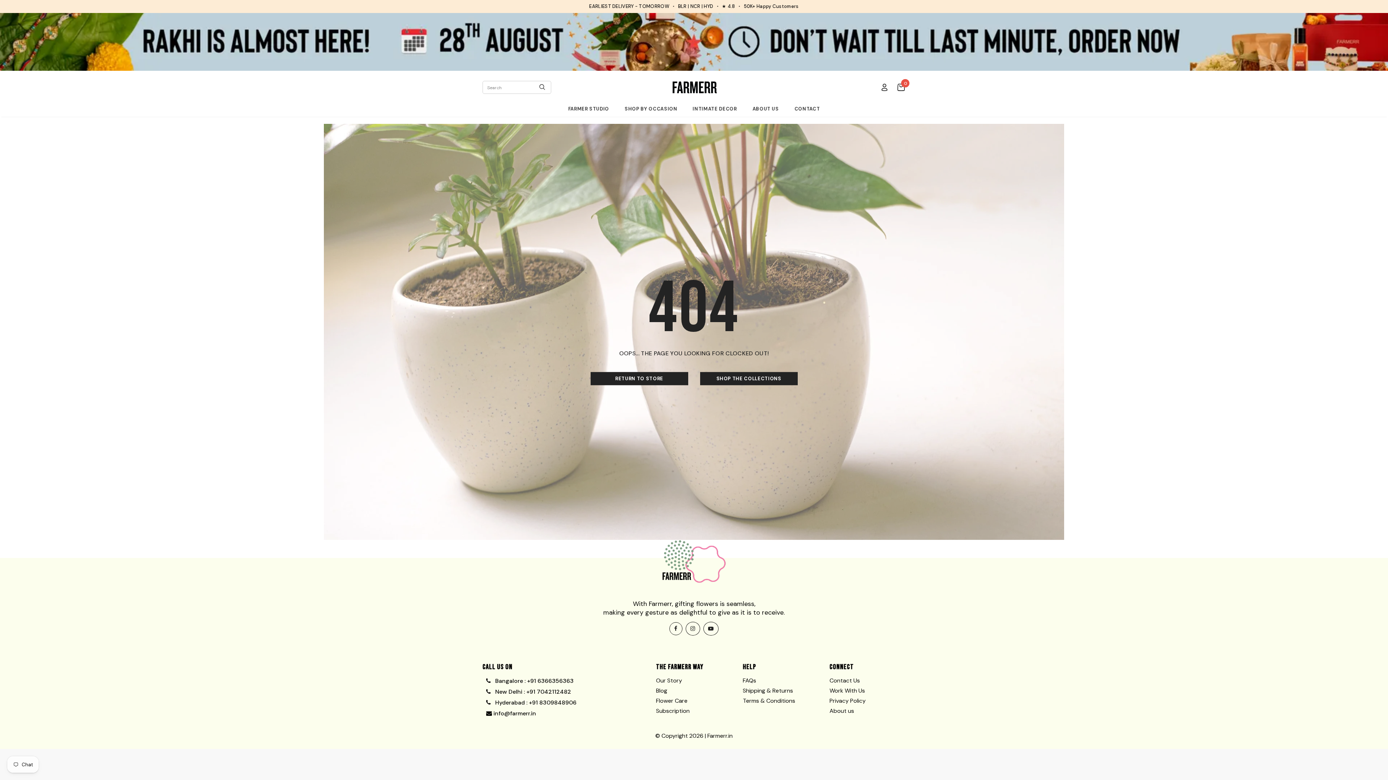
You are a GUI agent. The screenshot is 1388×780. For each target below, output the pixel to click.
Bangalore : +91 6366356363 (533, 681)
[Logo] (694, 87)
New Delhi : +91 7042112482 (532, 692)
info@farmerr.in (514, 713)
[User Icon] (884, 87)
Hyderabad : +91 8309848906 (535, 702)
